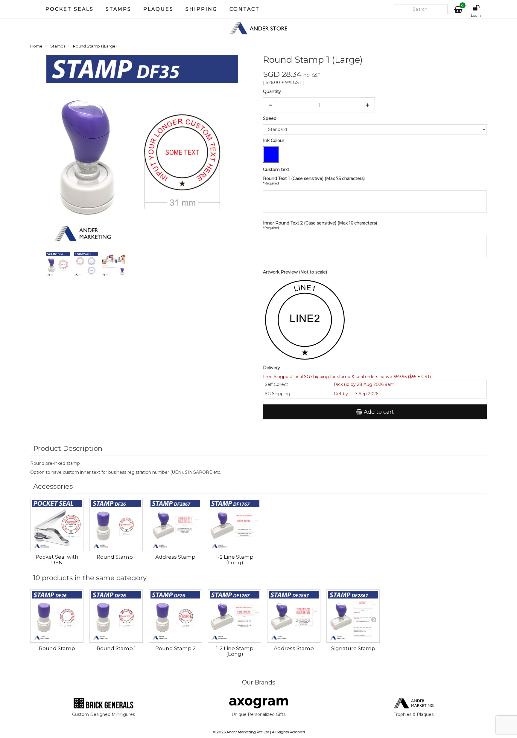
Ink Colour (274, 140)
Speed (270, 118)
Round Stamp (57, 648)
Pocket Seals (69, 9)
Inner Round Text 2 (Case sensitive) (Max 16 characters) (320, 225)
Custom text (276, 169)
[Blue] (271, 154)
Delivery (271, 367)
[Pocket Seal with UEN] (56, 524)
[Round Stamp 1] (116, 524)
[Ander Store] (258, 28)
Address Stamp (175, 557)
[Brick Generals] (103, 703)
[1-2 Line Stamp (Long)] (234, 524)
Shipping (201, 9)
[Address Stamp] (175, 524)
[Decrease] (270, 104)
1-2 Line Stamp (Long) (234, 560)
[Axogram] (258, 703)
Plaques (158, 9)
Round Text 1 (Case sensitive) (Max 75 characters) (314, 180)
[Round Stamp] (56, 616)
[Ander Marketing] (413, 703)
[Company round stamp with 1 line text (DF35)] (59, 265)
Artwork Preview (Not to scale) (295, 272)
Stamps (118, 9)
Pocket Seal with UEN (57, 560)
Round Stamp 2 (175, 648)
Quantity (272, 91)
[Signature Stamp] (353, 616)
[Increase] (367, 104)
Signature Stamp (353, 648)
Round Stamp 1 (116, 557)
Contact (244, 9)
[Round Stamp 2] (175, 616)
